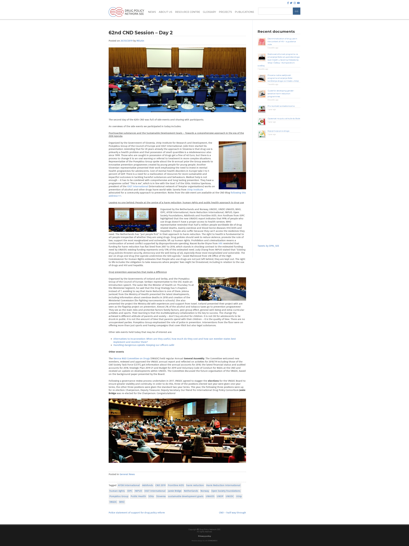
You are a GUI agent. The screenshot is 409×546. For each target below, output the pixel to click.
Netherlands (191, 490)
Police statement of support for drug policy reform (137, 512)
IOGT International (137, 186)
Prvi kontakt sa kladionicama (281, 106)
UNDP (220, 496)
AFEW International (129, 485)
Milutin (140, 40)
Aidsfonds (147, 485)
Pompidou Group (118, 496)
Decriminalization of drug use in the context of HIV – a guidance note (282, 41)
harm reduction (195, 485)
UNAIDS (210, 496)
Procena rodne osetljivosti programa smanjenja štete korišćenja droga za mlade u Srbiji (283, 78)
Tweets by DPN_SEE (268, 245)
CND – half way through (232, 512)
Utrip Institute (195, 189)
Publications (244, 11)
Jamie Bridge (174, 490)
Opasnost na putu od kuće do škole (284, 118)
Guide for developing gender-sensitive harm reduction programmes (281, 93)
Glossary (209, 11)
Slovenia (161, 496)
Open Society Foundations (225, 490)
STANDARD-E (212, 541)
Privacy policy (204, 536)
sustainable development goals (185, 496)
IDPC (129, 490)
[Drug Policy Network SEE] (126, 17)
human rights (117, 490)
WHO (121, 501)
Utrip (239, 496)
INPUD (138, 490)
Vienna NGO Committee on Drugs (131, 358)
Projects (225, 11)
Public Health (138, 496)
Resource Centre (187, 11)
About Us (165, 11)
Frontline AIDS (176, 485)
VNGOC (113, 501)
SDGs (151, 496)
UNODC (230, 496)
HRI (220, 243)
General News (127, 474)
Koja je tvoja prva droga (278, 131)
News (152, 11)
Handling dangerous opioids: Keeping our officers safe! (143, 345)
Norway (205, 490)
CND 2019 (160, 485)
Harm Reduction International (223, 485)
